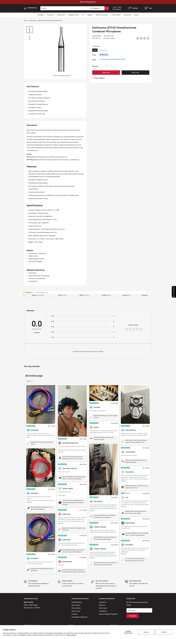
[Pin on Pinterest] (141, 38)
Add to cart (106, 72)
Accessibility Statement (79, 617)
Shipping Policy (77, 602)
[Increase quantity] (111, 66)
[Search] (106, 8)
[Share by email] (148, 38)
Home (25, 20)
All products (32, 20)
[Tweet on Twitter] (144, 38)
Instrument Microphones (37, 278)
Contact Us (102, 602)
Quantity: (95, 66)
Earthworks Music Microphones (39, 276)
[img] (36, 329)
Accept (146, 632)
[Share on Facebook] (137, 38)
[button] (145, 8)
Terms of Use (76, 611)
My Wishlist (103, 611)
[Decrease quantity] (102, 66)
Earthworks (96, 36)
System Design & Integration (108, 614)
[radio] (95, 50)
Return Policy (76, 605)
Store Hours (103, 608)
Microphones (33, 281)
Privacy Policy (71, 635)
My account (117, 9)
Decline (163, 632)
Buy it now (135, 72)
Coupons (74, 614)
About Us (102, 605)
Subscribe (132, 616)
